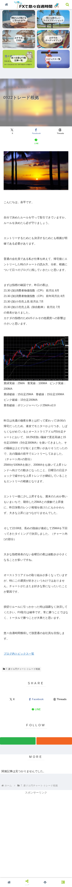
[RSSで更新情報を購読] (54, 741)
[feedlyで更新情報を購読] (18, 741)
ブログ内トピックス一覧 (19, 653)
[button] (63, 580)
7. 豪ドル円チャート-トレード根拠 (23, 669)
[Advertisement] (36, 831)
